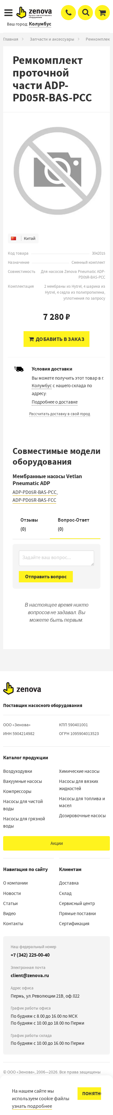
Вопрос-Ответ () (73, 524)
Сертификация (74, 923)
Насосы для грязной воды (24, 822)
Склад (65, 893)
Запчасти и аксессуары (52, 39)
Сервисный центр (77, 903)
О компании (15, 883)
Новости (12, 893)
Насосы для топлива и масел (82, 802)
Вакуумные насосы (22, 781)
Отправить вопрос (46, 576)
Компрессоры (17, 791)
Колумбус (42, 385)
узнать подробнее (32, 1106)
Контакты (13, 923)
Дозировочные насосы (82, 815)
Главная (10, 39)
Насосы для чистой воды (23, 805)
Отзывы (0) (29, 524)
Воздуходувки (17, 771)
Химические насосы (79, 771)
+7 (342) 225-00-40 (30, 955)
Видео (9, 913)
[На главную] (22, 688)
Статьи (10, 903)
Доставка (69, 883)
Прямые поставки (77, 913)
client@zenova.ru (30, 975)
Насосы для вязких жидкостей (78, 785)
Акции (57, 843)
